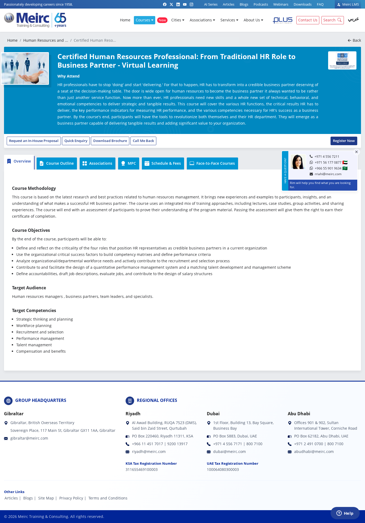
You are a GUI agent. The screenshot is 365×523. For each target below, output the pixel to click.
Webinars (280, 4)
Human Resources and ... (45, 40)
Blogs (244, 4)
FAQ (320, 4)
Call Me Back (143, 140)
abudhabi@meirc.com (314, 451)
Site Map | (47, 498)
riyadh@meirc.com (149, 451)
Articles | (13, 498)
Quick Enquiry (75, 140)
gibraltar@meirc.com (29, 438)
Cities (176, 19)
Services (228, 19)
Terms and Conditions (107, 498)
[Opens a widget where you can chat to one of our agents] (345, 513)
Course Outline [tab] (59, 163)
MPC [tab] (131, 163)
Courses (143, 19)
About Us (252, 19)
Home (125, 19)
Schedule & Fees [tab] (165, 163)
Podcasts (261, 4)
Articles (228, 4)
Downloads (303, 4)
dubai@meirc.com (229, 451)
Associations (201, 19)
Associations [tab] (100, 163)
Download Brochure (110, 140)
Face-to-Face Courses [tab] (215, 163)
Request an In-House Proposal (34, 140)
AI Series (211, 4)
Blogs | (29, 498)
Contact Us (307, 19)
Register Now (344, 140)
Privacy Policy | (72, 498)
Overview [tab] (22, 161)
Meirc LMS (350, 4)
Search (329, 19)
